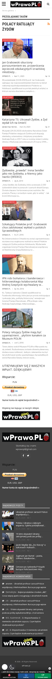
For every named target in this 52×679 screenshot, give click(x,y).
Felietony (8, 97)
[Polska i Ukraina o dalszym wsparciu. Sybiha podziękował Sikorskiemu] (8, 526)
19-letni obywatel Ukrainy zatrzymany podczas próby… (29, 535)
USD (15, 395)
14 (48, 76)
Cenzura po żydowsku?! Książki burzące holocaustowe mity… (30, 568)
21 (48, 127)
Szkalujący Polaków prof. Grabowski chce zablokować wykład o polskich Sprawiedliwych (24, 227)
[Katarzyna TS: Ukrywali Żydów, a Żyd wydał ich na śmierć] (17, 106)
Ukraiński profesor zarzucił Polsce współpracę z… (32, 513)
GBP (20, 395)
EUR (9, 395)
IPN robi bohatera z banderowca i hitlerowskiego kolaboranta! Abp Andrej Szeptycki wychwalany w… (23, 281)
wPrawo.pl (26, 666)
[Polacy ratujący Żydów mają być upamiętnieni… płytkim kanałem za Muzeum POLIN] (17, 318)
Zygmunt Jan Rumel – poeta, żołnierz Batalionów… (29, 557)
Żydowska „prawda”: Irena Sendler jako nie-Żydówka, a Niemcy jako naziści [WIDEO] (23, 173)
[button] (8, 667)
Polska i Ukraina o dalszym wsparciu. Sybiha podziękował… (30, 524)
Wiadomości (9, 40)
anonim (9, 583)
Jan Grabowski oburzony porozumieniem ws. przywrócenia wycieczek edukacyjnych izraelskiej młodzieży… (23, 67)
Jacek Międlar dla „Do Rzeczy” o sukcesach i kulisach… (31, 546)
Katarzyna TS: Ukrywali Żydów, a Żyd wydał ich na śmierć (24, 121)
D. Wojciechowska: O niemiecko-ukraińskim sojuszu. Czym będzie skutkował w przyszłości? (21, 621)
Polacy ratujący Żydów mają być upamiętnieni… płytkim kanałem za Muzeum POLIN (24, 335)
